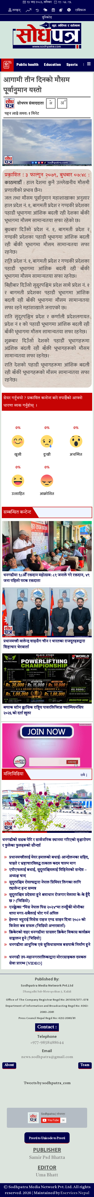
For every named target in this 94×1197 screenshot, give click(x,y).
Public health (27, 65)
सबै (83, 775)
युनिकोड (47, 17)
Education (52, 65)
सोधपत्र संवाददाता (30, 103)
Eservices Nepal (74, 1193)
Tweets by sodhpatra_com (47, 1083)
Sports (72, 65)
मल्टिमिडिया (13, 774)
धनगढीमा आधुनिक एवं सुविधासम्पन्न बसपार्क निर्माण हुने (49, 945)
